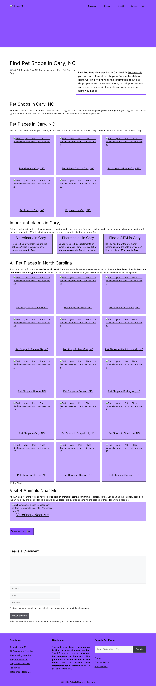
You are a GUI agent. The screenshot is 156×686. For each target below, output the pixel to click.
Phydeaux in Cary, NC (78, 210)
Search (139, 649)
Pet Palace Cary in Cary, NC (78, 168)
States (107, 6)
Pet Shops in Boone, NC (32, 391)
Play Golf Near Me (19, 659)
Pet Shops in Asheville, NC (124, 307)
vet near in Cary (27, 250)
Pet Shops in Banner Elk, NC (31, 349)
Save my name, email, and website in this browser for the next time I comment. (51, 608)
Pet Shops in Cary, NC (32, 433)
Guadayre (15, 640)
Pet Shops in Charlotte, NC (124, 433)
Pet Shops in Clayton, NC (32, 475)
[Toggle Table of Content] (28, 531)
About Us (122, 6)
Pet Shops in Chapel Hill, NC (77, 433)
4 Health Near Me (18, 647)
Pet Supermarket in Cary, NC (124, 168)
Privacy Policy (101, 666)
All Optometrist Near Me (21, 651)
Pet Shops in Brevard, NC (78, 391)
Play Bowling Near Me (20, 655)
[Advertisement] (78, 30)
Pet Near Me (135, 72)
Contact (133, 6)
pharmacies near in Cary (71, 250)
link (69, 669)
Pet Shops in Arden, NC (78, 307)
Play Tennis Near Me (20, 663)
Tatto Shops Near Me (20, 672)
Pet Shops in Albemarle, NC (32, 307)
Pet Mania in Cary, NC (32, 168)
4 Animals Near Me (21, 497)
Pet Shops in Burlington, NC (124, 391)
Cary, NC (66, 110)
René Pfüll (15, 668)
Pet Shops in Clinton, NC (78, 475)
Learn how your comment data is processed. (71, 621)
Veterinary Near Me (32, 515)
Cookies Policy (102, 662)
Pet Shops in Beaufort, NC (78, 349)
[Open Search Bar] (143, 6)
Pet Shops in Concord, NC (124, 475)
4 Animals (92, 6)
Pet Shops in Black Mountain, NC (124, 349)
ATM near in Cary (129, 250)
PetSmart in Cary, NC (32, 210)
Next (19, 483)
